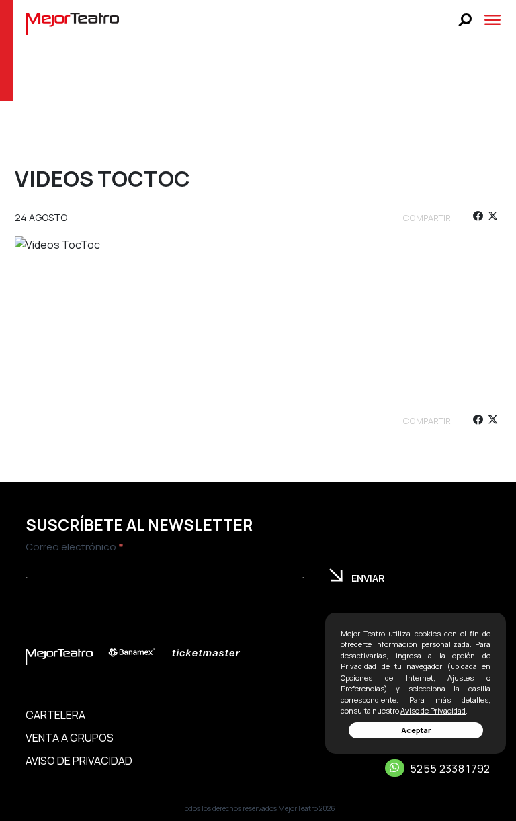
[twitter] (493, 218)
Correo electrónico (75, 546)
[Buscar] (465, 19)
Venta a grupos (70, 737)
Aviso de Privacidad (433, 710)
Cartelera (55, 714)
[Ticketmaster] (213, 653)
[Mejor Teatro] (72, 22)
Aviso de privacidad (79, 760)
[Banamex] (138, 653)
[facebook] (477, 218)
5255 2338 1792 (450, 768)
